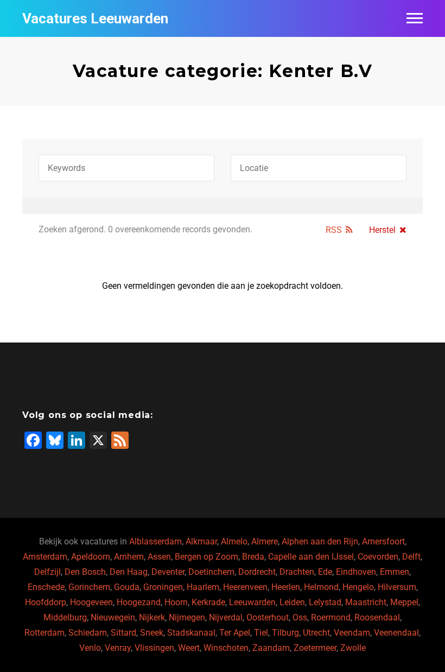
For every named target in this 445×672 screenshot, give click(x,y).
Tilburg (285, 632)
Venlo (90, 648)
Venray (118, 648)
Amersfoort (383, 541)
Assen (159, 556)
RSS (334, 230)
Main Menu (414, 18)
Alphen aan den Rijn (320, 541)
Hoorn (176, 602)
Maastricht (365, 602)
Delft (411, 556)
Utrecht (316, 632)
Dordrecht (257, 572)
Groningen (163, 587)
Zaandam (271, 648)
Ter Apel (234, 632)
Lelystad (325, 602)
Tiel (261, 632)
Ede (325, 572)
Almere (264, 541)
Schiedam (87, 632)
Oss (300, 617)
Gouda (126, 587)
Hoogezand (139, 602)
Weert (189, 648)
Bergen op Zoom (206, 556)
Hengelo (358, 587)
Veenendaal (396, 632)
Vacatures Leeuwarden (95, 18)
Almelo (234, 541)
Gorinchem (89, 587)
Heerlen (285, 587)
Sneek (151, 632)
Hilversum (397, 587)
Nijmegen (187, 617)
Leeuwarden (252, 602)
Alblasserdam (155, 541)
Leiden (292, 602)
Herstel (382, 230)
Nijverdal (226, 617)
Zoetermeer (315, 648)
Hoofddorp (45, 602)
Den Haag (129, 572)
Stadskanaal (191, 632)
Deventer (168, 572)
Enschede (46, 587)
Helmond (321, 587)
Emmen (394, 572)
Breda (253, 556)
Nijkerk (152, 617)
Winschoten (226, 648)
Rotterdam (44, 632)
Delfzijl (47, 572)
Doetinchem (211, 572)
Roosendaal (377, 617)
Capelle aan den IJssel (311, 556)
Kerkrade (208, 602)
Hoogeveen (91, 602)
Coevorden (378, 556)
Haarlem (203, 587)
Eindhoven (356, 572)
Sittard (123, 632)
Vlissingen (154, 648)
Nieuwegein (113, 617)
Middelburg (65, 617)
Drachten (296, 572)
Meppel (404, 602)
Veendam (352, 632)
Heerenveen (245, 587)
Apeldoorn (90, 556)
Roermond (331, 617)
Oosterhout (267, 617)
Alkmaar (201, 541)
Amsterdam (45, 556)
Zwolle (353, 648)
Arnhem (129, 556)
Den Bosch (85, 572)
